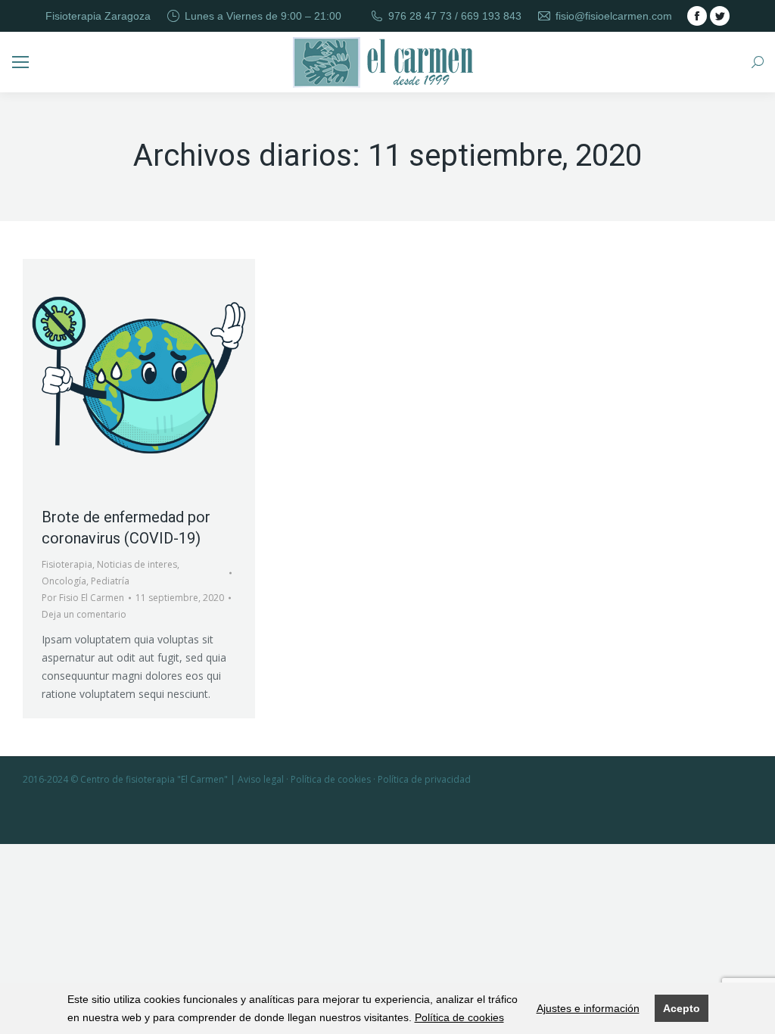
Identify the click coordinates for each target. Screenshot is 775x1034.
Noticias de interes (137, 564)
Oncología (64, 581)
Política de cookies (459, 1017)
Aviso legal (261, 779)
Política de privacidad (424, 779)
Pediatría (110, 581)
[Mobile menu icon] (20, 62)
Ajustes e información (588, 1008)
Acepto (681, 1008)
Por (83, 597)
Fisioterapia (67, 564)
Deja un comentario (84, 614)
